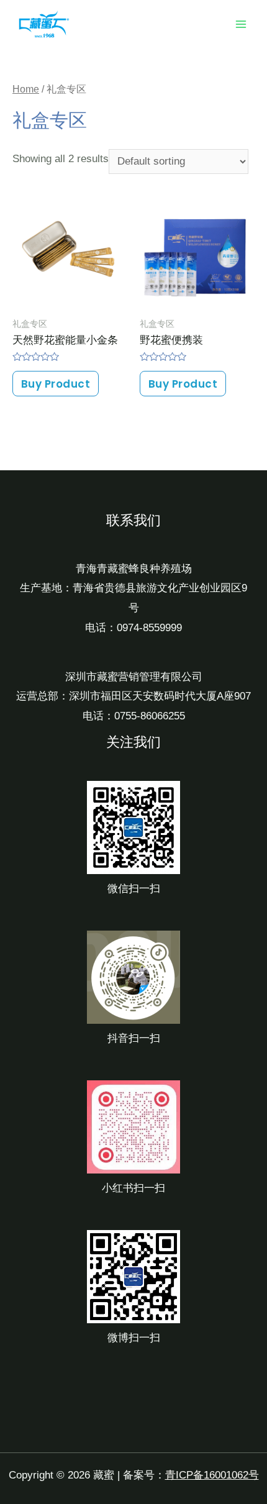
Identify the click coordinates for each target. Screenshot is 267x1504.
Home (25, 89)
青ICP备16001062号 (212, 1475)
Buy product (56, 383)
